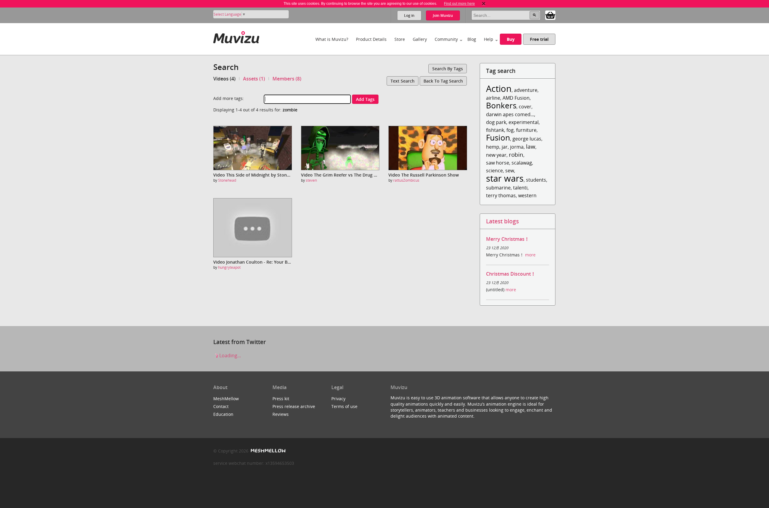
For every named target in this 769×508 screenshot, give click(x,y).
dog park (496, 122)
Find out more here (459, 4)
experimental (524, 122)
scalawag (522, 162)
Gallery (420, 39)
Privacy (338, 398)
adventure (525, 90)
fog (510, 130)
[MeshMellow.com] (267, 451)
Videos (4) (224, 78)
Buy (511, 39)
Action (499, 88)
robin (516, 154)
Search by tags (447, 68)
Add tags (365, 99)
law (530, 146)
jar (505, 147)
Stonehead (227, 180)
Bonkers (501, 105)
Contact (221, 406)
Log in (409, 15)
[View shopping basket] (550, 14)
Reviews (280, 414)
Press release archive (293, 406)
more (530, 255)
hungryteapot (229, 267)
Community (446, 39)
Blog (471, 39)
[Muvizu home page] (236, 36)
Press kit (280, 398)
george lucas (526, 138)
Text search (403, 81)
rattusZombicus (406, 180)
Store (399, 39)
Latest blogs (502, 221)
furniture (526, 130)
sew (509, 170)
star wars (505, 178)
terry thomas (501, 195)
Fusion (498, 137)
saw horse (497, 162)
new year (496, 155)
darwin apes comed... (510, 114)
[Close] (483, 4)
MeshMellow (226, 398)
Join (443, 15)
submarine (498, 187)
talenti (520, 187)
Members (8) (286, 78)
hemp (492, 147)
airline (493, 98)
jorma (517, 147)
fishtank (495, 130)
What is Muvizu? (331, 39)
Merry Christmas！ (507, 239)
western (527, 195)
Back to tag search (443, 81)
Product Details (371, 39)
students (536, 180)
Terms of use (344, 406)
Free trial (539, 39)
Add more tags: (228, 98)
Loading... (229, 355)
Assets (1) (254, 78)
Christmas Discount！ (511, 274)
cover (525, 106)
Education (223, 414)
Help (488, 39)
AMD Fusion (516, 98)
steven (311, 180)
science (494, 170)
